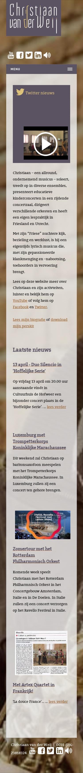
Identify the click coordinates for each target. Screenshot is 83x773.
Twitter (41, 306)
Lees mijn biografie (29, 319)
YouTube (20, 300)
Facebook (21, 306)
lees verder (56, 406)
